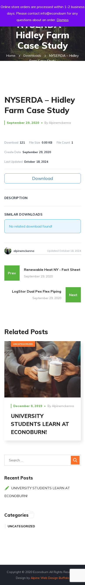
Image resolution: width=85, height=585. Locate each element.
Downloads (32, 55)
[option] (42, 394)
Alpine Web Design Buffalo (50, 578)
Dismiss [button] (63, 20)
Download (42, 178)
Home (10, 55)
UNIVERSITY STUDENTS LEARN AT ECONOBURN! (40, 424)
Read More (43, 369)
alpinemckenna (60, 123)
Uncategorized (23, 344)
